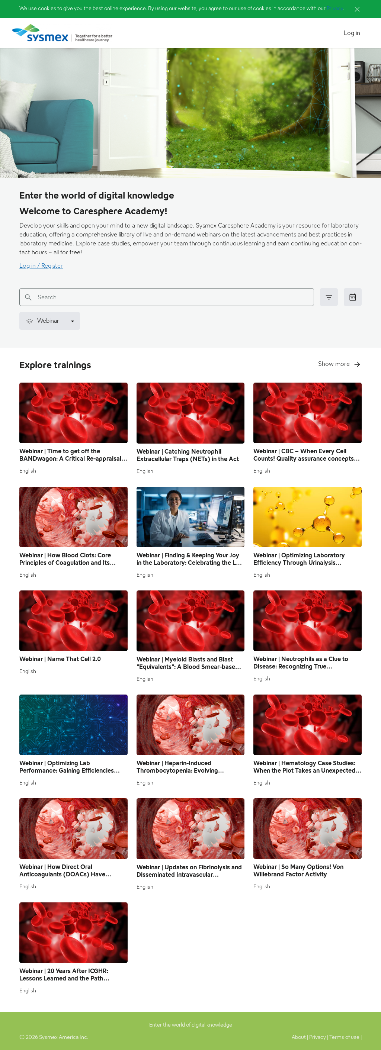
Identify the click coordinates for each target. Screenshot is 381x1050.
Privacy (335, 8)
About (299, 1037)
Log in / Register (41, 266)
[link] (353, 297)
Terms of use (344, 1037)
